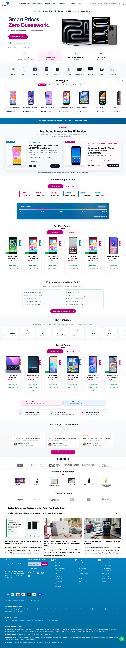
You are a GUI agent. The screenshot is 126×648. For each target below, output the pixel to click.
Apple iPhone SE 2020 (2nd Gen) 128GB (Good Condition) (93, 257)
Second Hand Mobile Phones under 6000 (53, 631)
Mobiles (47, 629)
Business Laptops (99, 637)
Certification (58, 570)
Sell (79, 3)
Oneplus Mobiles (72, 629)
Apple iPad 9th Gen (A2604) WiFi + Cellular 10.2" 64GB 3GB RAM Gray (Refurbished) (73, 376)
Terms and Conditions (60, 568)
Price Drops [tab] (71, 351)
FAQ (56, 573)
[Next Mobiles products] (124, 253)
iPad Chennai (19, 611)
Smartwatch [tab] (83, 85)
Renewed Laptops (37, 3)
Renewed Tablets (50, 3)
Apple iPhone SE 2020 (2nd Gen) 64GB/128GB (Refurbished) (33, 257)
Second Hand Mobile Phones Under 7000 (31, 631)
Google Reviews (82, 581)
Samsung (42, 629)
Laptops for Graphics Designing (76, 637)
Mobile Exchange (106, 578)
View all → (121, 81)
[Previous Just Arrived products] (2, 373)
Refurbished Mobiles (107, 629)
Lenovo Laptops (40, 637)
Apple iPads (20, 634)
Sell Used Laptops (106, 568)
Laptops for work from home (59, 637)
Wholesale (81, 584)
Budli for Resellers (83, 576)
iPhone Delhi (87, 609)
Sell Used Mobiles (106, 562)
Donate (104, 581)
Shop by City (58, 581)
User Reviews (82, 568)
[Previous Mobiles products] (2, 253)
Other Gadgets (62, 3)
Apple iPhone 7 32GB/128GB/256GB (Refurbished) (13, 257)
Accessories (39, 642)
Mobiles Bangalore (65, 609)
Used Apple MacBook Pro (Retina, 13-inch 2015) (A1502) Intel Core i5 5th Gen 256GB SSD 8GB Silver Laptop (13, 376)
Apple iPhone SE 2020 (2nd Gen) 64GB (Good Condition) (53, 257)
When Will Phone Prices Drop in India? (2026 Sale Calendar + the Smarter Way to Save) (62, 543)
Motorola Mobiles (54, 629)
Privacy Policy (59, 562)
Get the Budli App (10, 568)
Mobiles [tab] (55, 232)
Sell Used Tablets (106, 565)
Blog (79, 565)
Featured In (63, 458)
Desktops (59, 642)
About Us (80, 562)
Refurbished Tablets (29, 634)
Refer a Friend (58, 578)
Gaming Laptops (90, 637)
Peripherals (46, 642)
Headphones (53, 642)
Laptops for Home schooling (12, 639)
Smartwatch (31, 642)
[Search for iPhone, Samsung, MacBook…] (91, 4)
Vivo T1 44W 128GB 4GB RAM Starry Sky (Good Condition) (53, 376)
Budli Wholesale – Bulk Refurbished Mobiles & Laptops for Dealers (24, 620)
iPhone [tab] (51, 85)
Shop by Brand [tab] (70, 186)
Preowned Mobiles (14, 631)
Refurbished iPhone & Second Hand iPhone (28, 629)
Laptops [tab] (71, 232)
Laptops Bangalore (99, 609)
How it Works (105, 573)
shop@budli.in (10, 577)
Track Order (58, 586)
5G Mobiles (88, 629)
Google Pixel (81, 629)
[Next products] (124, 100)
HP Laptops (49, 637)
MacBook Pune (9, 611)
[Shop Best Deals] (89, 32)
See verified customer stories (62, 452)
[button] (24, 3)
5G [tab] (58, 85)
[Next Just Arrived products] (124, 373)
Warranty (57, 565)
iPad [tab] (74, 85)
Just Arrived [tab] (55, 351)
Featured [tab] (42, 85)
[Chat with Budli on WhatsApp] (121, 639)
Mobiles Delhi (54, 609)
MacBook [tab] (66, 85)
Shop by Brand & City (20, 609)
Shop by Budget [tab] (55, 186)
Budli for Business (83, 573)
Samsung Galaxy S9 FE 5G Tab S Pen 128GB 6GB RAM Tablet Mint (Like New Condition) (32, 376)
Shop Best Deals (17, 37)
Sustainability (105, 576)
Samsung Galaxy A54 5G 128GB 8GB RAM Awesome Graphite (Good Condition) (113, 257)
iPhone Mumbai (77, 609)
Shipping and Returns (60, 576)
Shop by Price (32, 609)
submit (44, 564)
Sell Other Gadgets (107, 570)
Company (72, 3)
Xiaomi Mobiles (63, 629)
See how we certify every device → (63, 311)
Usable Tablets (39, 634)
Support (57, 584)
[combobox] (103, 4)
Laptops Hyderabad (112, 609)
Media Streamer (23, 642)
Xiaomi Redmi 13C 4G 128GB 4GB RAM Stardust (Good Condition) (113, 376)
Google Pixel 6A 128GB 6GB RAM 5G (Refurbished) (73, 257)
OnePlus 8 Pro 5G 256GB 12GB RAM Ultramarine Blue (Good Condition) (93, 376)
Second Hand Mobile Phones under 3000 (97, 631)
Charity (80, 578)
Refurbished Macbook (23, 637)
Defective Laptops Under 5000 (28, 639)
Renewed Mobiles (24, 3)
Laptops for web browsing (111, 637)
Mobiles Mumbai (43, 609)
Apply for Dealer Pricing (51, 620)
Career (80, 570)
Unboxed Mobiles (96, 629)
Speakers (15, 642)
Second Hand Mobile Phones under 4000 (75, 631)
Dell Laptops (32, 637)
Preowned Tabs (48, 634)
